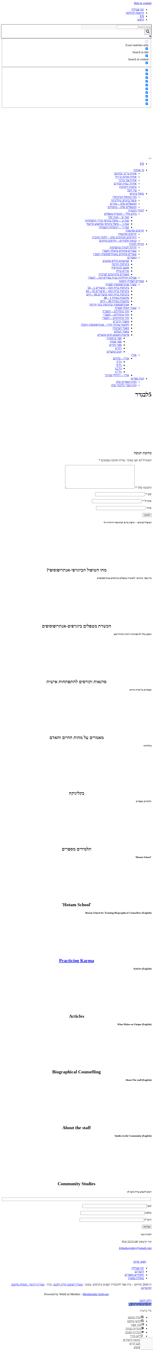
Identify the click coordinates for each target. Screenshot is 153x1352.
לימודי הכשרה (136, 210)
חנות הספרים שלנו (126, 381)
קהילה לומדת (136, 244)
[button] (140, 1304)
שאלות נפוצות (136, 1278)
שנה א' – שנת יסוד (118, 217)
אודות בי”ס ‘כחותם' (125, 173)
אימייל (147, 501)
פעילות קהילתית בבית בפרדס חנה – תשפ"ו (112, 277)
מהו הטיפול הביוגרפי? (125, 197)
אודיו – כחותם (121, 358)
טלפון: (148, 1212)
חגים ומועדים (114, 351)
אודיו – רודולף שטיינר (117, 375)
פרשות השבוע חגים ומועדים (113, 334)
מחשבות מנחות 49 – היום (114, 301)
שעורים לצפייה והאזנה (131, 281)
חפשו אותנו (139, 1261)
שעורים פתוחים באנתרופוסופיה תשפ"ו (115, 254)
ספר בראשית (114, 338)
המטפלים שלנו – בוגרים (123, 203)
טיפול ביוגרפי (136, 193)
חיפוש (140, 19)
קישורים (139, 1271)
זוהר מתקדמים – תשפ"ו (115, 318)
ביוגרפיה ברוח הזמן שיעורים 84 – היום (107, 294)
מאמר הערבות (121, 328)
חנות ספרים (137, 378)
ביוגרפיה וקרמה (120, 264)
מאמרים (132, 257)
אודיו (134, 355)
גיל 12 (118, 368)
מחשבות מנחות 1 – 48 (116, 297)
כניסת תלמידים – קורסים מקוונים (118, 240)
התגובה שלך (143, 487)
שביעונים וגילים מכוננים (116, 260)
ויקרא (118, 348)
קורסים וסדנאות (135, 230)
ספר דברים (115, 344)
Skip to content (143, 3)
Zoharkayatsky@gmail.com (135, 1248)
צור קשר (132, 190)
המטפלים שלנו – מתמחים (122, 207)
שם (148, 494)
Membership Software (96, 1294)
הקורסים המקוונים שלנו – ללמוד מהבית (114, 237)
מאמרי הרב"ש (121, 321)
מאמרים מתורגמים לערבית (114, 274)
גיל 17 (118, 371)
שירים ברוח (122, 270)
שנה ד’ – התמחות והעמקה (114, 227)
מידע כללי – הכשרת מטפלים (120, 213)
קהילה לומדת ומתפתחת (123, 247)
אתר (149, 507)
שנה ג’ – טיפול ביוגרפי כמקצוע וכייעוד (107, 223)
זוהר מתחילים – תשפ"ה (115, 311)
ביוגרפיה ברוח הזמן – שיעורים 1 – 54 (108, 287)
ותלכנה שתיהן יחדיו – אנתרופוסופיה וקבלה (105, 324)
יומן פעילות (138, 9)
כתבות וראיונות (128, 186)
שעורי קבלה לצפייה (126, 307)
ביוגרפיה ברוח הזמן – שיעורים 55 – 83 (107, 291)
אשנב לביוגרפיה (120, 267)
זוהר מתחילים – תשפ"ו (116, 314)
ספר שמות (116, 341)
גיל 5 (119, 361)
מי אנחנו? (138, 170)
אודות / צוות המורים (125, 183)
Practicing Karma (76, 960)
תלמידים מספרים (134, 1274)
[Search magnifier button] (147, 32)
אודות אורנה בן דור (126, 176)
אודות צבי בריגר (127, 180)
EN (142, 16)
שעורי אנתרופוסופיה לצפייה (121, 284)
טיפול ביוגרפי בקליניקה (124, 200)
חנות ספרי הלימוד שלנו (124, 385)
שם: (149, 1205)
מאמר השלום (121, 331)
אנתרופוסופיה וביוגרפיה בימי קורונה (109, 304)
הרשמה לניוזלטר (135, 12)
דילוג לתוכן (145, 1300)
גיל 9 (119, 365)
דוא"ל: (148, 1219)
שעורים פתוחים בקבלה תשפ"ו (119, 250)
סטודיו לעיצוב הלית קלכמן (68, 1284)
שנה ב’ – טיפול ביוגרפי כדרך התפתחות (107, 220)
